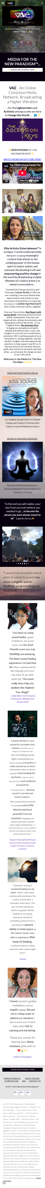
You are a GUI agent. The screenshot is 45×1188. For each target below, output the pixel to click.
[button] (3, 3)
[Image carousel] (22, 545)
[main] (22, 30)
